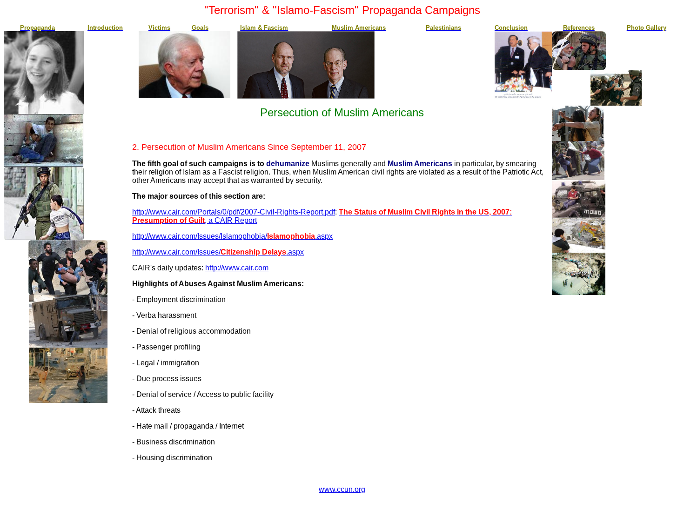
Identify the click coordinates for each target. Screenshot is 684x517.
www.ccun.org (342, 489)
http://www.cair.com (236, 268)
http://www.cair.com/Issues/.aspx (218, 252)
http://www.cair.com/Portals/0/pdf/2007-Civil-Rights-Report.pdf (233, 212)
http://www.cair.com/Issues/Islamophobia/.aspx (232, 236)
